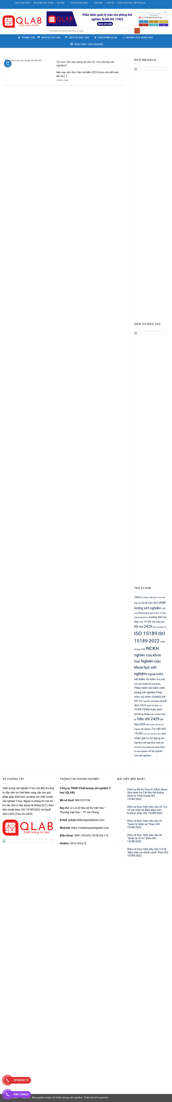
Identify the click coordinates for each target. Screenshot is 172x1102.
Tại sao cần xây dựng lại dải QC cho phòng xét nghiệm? (85, 63)
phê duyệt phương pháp (149, 684)
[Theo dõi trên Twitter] (155, 7)
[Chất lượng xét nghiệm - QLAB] (22, 21)
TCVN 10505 (142, 709)
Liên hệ (110, 3)
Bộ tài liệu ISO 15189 (43, 3)
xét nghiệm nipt (151, 742)
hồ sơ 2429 (143, 627)
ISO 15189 (145, 633)
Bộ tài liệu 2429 (22, 3)
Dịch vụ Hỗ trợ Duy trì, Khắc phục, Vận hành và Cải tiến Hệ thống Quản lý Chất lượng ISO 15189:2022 (147, 794)
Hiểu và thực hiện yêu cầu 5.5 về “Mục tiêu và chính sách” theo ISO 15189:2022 (147, 852)
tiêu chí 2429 (148, 719)
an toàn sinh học (149, 597)
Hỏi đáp (60, 3)
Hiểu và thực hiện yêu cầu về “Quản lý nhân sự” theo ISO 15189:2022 (144, 824)
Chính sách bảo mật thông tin (131, 3)
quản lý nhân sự (154, 705)
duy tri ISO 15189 (158, 613)
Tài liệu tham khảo (79, 3)
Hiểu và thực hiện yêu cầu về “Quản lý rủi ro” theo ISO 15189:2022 (144, 838)
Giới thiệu (98, 3)
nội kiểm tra (153, 679)
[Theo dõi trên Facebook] (148, 7)
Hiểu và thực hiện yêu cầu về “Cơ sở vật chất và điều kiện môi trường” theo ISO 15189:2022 (147, 810)
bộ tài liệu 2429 (150, 603)
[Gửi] (137, 31)
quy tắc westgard (151, 701)
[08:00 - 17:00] (158, 3)
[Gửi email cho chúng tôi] (158, 7)
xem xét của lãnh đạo (152, 734)
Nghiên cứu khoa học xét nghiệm (147, 667)
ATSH (159, 598)
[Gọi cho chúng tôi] (161, 7)
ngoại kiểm (155, 674)
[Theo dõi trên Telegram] (168, 7)
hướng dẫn (155, 617)
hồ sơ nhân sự (159, 627)
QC (141, 701)
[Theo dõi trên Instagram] (152, 7)
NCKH (152, 648)
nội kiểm (139, 679)
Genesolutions (141, 617)
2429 (137, 597)
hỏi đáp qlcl (158, 621)
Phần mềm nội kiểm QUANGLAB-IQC (150, 697)
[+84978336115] (166, 3)
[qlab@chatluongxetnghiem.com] (151, 3)
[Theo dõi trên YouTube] (165, 7)
